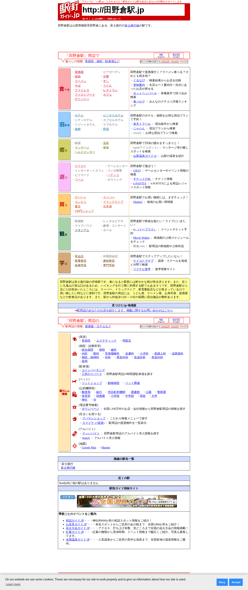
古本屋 (107, 206)
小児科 (144, 353)
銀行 (99, 392)
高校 (143, 395)
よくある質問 (97, 19)
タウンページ (90, 408)
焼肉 (78, 76)
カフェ (107, 94)
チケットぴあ (142, 178)
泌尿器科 (177, 353)
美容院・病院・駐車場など (102, 61)
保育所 (86, 395)
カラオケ (80, 166)
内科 (85, 353)
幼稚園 (100, 395)
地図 (161, 54)
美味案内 (139, 84)
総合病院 (87, 349)
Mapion (105, 447)
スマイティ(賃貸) (93, 422)
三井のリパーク (92, 374)
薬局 (85, 361)
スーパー (109, 197)
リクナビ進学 (142, 269)
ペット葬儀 (132, 383)
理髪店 (126, 340)
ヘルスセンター (85, 152)
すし (106, 81)
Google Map (89, 447)
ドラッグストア (113, 201)
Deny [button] (222, 582)
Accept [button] (236, 582)
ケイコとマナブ (143, 260)
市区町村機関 (116, 392)
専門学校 (109, 265)
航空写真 (176, 54)
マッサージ (82, 147)
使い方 (85, 19)
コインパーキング (93, 370)
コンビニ (80, 201)
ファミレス (82, 90)
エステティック (106, 340)
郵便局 (86, 392)
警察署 (161, 392)
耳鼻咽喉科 (112, 353)
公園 (148, 392)
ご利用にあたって (113, 19)
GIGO (137, 170)
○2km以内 (175, 61)
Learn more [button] (13, 584)
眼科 (96, 353)
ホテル (79, 115)
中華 (106, 76)
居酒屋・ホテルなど (98, 326)
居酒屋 (79, 72)
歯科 (114, 349)
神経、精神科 (90, 357)
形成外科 (140, 357)
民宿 (106, 129)
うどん (107, 85)
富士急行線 (132, 25)
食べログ (139, 101)
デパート (80, 197)
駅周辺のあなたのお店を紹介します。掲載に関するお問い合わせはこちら (125, 310)
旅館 (78, 129)
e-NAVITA (139, 183)
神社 (85, 399)
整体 (106, 147)
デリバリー (82, 99)
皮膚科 (129, 353)
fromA (86, 437)
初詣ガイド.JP (75, 520)
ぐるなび (139, 80)
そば (78, 85)
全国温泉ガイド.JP (78, 539)
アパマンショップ (93, 418)
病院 (102, 349)
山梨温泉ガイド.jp (144, 155)
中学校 (129, 395)
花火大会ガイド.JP (78, 528)
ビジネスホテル (113, 115)
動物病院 (113, 383)
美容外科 (157, 357)
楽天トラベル (142, 123)
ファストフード (85, 94)
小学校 (115, 395)
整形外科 (122, 357)
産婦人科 (160, 353)
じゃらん (139, 128)
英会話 (79, 256)
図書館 (135, 392)
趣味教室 (109, 260)
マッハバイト (91, 433)
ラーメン (80, 81)
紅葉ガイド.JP (75, 531)
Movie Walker (141, 237)
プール (79, 179)
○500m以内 (165, 61)
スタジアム (82, 230)
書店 (78, 206)
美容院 (86, 340)
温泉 (106, 143)
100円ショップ (84, 210)
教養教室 (80, 260)
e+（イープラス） (144, 229)
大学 (154, 395)
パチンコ (113, 175)
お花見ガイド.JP (76, 524)
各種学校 (80, 265)
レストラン (110, 90)
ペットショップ (92, 383)
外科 (108, 357)
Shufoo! (138, 201)
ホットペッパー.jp (144, 93)
